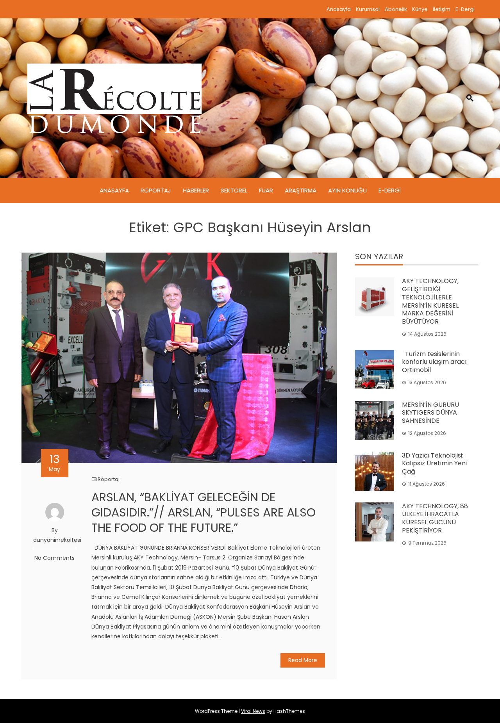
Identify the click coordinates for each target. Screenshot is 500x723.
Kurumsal (368, 9)
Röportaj (156, 190)
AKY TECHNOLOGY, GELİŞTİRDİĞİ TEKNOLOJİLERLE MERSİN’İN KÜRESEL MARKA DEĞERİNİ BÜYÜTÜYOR (430, 301)
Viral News (253, 711)
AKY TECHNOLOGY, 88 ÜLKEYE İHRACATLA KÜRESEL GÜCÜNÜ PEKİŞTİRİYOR (435, 518)
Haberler (196, 190)
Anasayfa (339, 9)
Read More (302, 660)
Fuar (266, 190)
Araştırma (300, 190)
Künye (420, 9)
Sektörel (234, 190)
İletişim (441, 9)
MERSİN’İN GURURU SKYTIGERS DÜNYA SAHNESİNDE (430, 413)
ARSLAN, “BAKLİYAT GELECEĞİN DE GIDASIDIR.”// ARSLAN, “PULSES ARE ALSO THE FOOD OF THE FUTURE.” (203, 512)
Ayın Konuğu (347, 190)
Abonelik (396, 9)
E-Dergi (465, 9)
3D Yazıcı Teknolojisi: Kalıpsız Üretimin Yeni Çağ (434, 463)
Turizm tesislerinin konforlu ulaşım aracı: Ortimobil (435, 362)
